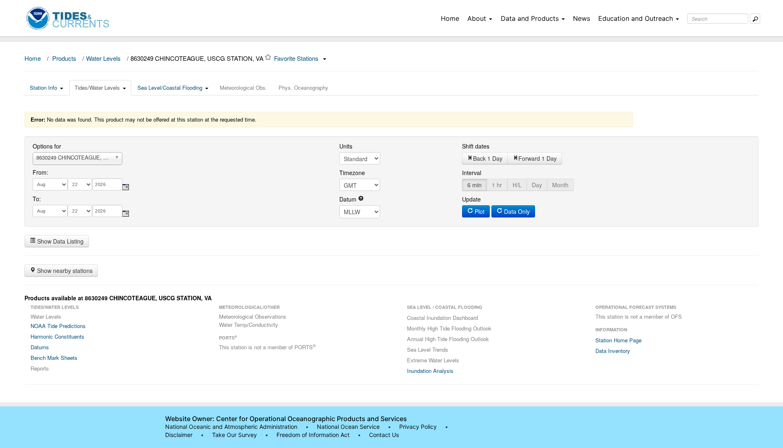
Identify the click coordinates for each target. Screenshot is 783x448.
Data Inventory (612, 351)
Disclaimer (178, 434)
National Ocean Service (348, 426)
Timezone (352, 173)
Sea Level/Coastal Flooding (169, 87)
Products (64, 58)
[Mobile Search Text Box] (755, 18)
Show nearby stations (64, 270)
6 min (474, 185)
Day (537, 185)
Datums (40, 347)
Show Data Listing (59, 241)
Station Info (43, 87)
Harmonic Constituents (57, 336)
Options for (47, 146)
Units (345, 146)
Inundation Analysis (430, 371)
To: (37, 199)
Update (471, 199)
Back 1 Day (487, 158)
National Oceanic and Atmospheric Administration (231, 426)
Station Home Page (618, 340)
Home (450, 18)
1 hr (497, 185)
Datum (348, 199)
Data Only (516, 211)
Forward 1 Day (537, 158)
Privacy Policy (418, 426)
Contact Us (384, 434)
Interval (471, 173)
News (581, 18)
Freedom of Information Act (312, 434)
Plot (478, 211)
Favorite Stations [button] (297, 58)
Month (560, 185)
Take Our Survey (235, 434)
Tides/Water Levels (97, 87)
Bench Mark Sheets (54, 358)
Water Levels (103, 58)
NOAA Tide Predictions (58, 326)
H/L (517, 185)
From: (40, 172)
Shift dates (475, 146)
